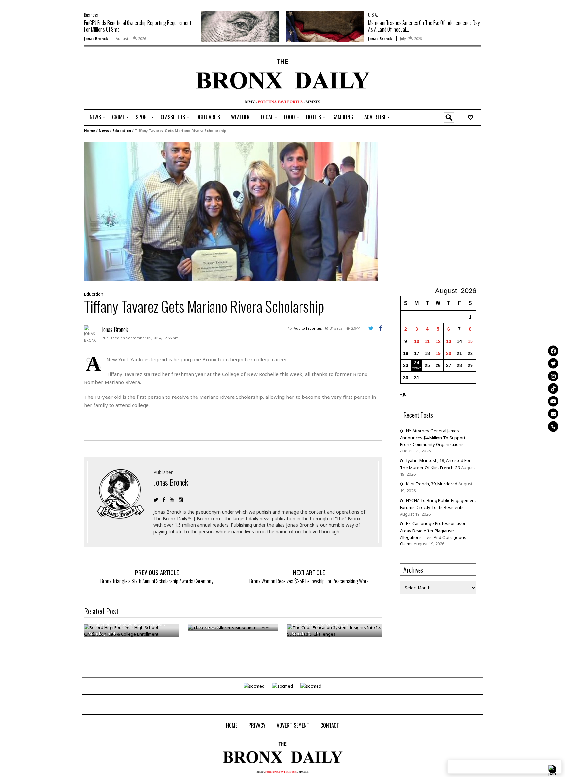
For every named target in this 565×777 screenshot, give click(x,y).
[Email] (553, 414)
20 (448, 353)
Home (89, 130)
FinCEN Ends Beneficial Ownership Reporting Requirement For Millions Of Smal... (137, 26)
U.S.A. (373, 14)
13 (448, 341)
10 (416, 341)
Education (121, 130)
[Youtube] (553, 401)
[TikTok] (553, 388)
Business (91, 14)
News (104, 130)
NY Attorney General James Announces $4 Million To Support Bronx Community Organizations (432, 437)
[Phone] (553, 426)
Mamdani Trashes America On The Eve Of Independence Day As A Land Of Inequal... (424, 26)
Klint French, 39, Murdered (431, 483)
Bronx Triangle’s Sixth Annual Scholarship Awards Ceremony (156, 581)
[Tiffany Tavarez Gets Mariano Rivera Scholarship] (231, 211)
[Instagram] (553, 376)
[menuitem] (95, 117)
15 (470, 341)
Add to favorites (308, 328)
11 (427, 341)
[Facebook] (553, 350)
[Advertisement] (122, 79)
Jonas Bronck (96, 38)
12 (438, 341)
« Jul (404, 394)
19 (438, 353)
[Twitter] (553, 363)
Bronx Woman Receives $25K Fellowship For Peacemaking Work (308, 581)
